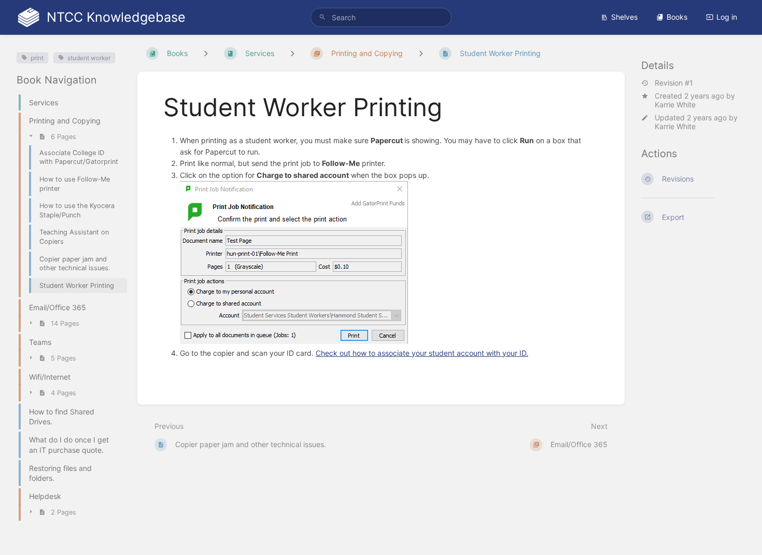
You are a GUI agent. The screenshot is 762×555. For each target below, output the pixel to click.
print (37, 58)
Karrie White (675, 104)
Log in (726, 16)
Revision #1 (674, 83)
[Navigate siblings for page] (421, 53)
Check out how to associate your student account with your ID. (422, 353)
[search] (381, 17)
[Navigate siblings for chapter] (292, 53)
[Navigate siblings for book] (205, 53)
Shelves (624, 16)
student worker (88, 58)
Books (677, 16)
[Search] (322, 17)
